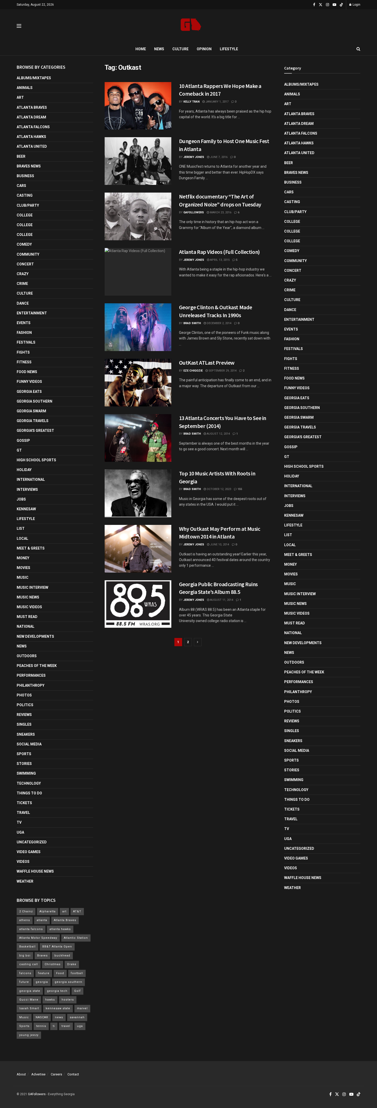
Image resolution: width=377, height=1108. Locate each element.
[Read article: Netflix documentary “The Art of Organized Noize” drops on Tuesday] (138, 216)
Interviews (27, 489)
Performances (31, 675)
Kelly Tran (191, 101)
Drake (71, 964)
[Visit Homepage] (191, 26)
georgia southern (68, 982)
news (59, 1017)
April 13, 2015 (219, 260)
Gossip (23, 440)
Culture (180, 49)
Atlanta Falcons (33, 127)
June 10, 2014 (219, 544)
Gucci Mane (28, 999)
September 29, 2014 (222, 370)
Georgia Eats (29, 392)
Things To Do (29, 793)
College (25, 215)
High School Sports (36, 460)
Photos (24, 695)
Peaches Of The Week (37, 666)
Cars (21, 186)
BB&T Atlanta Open (57, 946)
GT (19, 450)
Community (28, 254)
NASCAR (42, 1017)
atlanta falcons (31, 929)
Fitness (24, 362)
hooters (68, 999)
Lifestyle (229, 49)
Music (22, 577)
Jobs (21, 499)
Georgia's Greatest (35, 430)
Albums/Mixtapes (34, 78)
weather (25, 881)
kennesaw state (58, 1008)
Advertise (38, 1074)
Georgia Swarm (31, 411)
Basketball (27, 946)
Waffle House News (35, 871)
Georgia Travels (32, 421)
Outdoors (27, 656)
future (24, 982)
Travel (23, 813)
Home (140, 49)
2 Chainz (26, 911)
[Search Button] (358, 49)
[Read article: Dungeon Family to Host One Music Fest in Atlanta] (138, 161)
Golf (77, 991)
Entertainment (32, 313)
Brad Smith (192, 323)
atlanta (42, 920)
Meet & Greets (31, 548)
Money (23, 558)
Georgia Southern (34, 401)
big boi (25, 955)
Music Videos (29, 607)
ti (54, 1026)
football (77, 973)
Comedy (24, 244)
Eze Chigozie (193, 370)
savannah (77, 1017)
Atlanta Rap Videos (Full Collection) (219, 251)
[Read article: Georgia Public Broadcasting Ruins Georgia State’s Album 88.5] (138, 604)
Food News (27, 372)
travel (66, 1026)
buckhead (62, 955)
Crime (22, 284)
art (64, 911)
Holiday (24, 470)
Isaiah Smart (29, 1008)
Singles (24, 724)
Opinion (204, 49)
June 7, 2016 (218, 157)
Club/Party (28, 205)
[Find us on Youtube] (334, 4)
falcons (25, 973)
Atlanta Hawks (31, 137)
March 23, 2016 (220, 212)
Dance (23, 303)
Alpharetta (47, 911)
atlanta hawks (60, 929)
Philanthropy (30, 685)
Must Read (27, 617)
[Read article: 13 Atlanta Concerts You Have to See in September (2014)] (138, 438)
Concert (25, 264)
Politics (25, 705)
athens (24, 920)
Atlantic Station (76, 938)
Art (20, 97)
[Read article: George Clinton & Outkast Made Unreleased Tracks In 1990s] (138, 327)
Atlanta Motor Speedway (38, 938)
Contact (73, 1074)
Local (22, 538)
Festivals (26, 342)
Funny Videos (29, 382)
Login (356, 4)
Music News (28, 597)
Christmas (53, 964)
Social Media (29, 744)
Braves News (29, 166)
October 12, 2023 (218, 489)
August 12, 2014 (218, 433)
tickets (24, 803)
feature (43, 973)
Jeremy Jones (193, 157)
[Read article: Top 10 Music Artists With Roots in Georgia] (138, 493)
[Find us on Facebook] (314, 4)
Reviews (24, 715)
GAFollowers (193, 212)
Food (60, 973)
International (31, 479)
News (159, 49)
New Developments (35, 636)
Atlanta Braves (32, 107)
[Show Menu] (19, 26)
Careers (56, 1074)
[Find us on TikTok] (341, 4)
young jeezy (28, 1035)
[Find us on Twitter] (320, 4)
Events (24, 323)
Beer (21, 156)
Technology (29, 783)
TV (19, 822)
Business (25, 176)
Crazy (22, 274)
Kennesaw (26, 509)
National (25, 626)
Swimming (26, 773)
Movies (23, 568)
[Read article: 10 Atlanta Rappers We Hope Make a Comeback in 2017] (138, 106)
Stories (24, 764)
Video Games (29, 852)
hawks (50, 999)
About (21, 1074)
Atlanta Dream (31, 117)
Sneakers (26, 734)
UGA (20, 832)
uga (80, 1026)
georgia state (29, 991)
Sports (24, 754)
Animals (25, 88)
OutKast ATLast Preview (206, 362)
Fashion (24, 333)
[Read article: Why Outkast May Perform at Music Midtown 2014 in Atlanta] (138, 549)
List (21, 528)
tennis (41, 1026)
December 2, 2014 (218, 323)
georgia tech (57, 991)
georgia (42, 982)
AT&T (77, 911)
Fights (23, 352)
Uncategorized (32, 842)
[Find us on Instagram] (327, 4)
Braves (42, 955)
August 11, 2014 (221, 600)
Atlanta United (32, 146)
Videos (23, 862)
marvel (82, 1008)
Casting (25, 195)
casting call (28, 964)
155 (239, 489)
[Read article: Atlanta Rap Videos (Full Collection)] (138, 272)
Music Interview (32, 587)
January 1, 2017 (217, 101)
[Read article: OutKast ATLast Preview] (138, 382)
